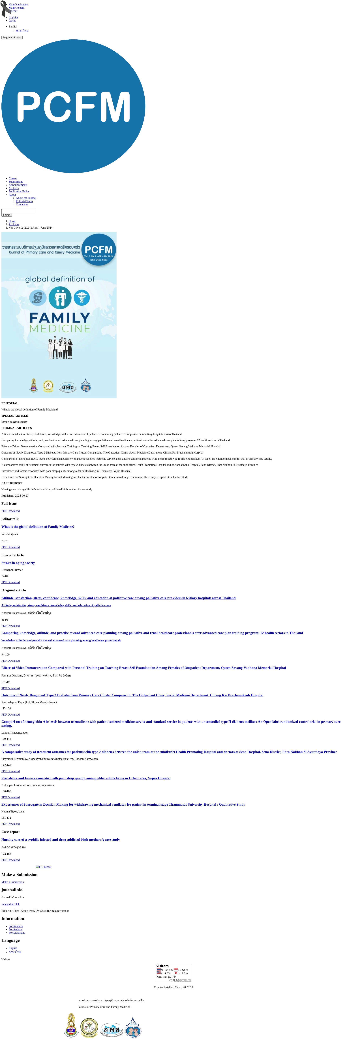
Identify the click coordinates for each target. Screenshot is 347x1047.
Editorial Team (24, 201)
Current (13, 178)
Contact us (22, 204)
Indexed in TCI (10, 904)
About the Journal (26, 197)
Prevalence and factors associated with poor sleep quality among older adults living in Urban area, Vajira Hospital (85, 778)
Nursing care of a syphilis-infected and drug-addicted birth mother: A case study (60, 839)
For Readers (16, 926)
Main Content (16, 7)
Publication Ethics (19, 191)
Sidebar (13, 10)
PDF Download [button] (10, 510)
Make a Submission (12, 882)
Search (6, 214)
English (13, 948)
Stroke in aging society (18, 563)
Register (13, 17)
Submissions (16, 181)
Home (12, 221)
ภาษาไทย (22, 30)
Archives (14, 188)
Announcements (18, 184)
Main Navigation (18, 4)
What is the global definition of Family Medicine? (38, 527)
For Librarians (17, 932)
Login (12, 20)
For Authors (15, 929)
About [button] (12, 194)
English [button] (13, 26)
